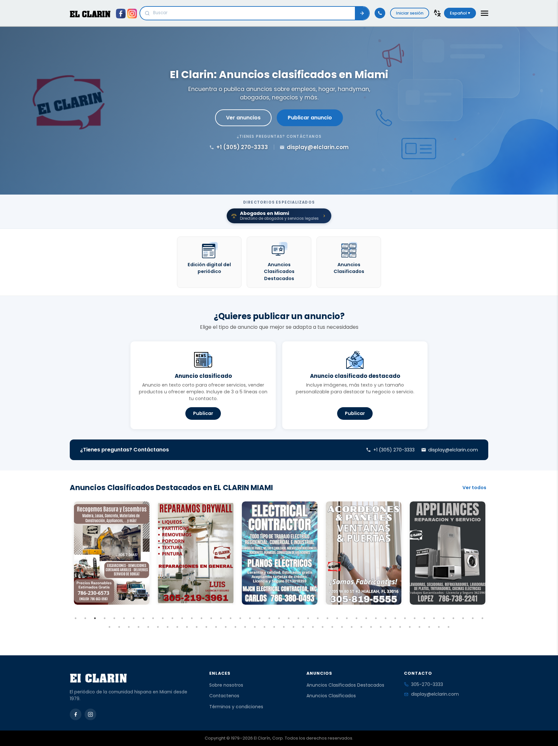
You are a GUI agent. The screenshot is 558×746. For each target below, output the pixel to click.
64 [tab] (303, 627)
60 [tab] (264, 627)
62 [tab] (284, 627)
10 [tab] (163, 618)
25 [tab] (308, 618)
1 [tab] (75, 618)
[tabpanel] (111, 553)
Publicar (203, 413)
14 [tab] (201, 618)
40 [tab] (453, 618)
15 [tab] (211, 618)
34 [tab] (395, 618)
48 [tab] (148, 627)
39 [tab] (443, 618)
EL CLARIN (90, 14)
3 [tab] (95, 618)
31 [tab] (366, 618)
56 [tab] (225, 627)
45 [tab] (119, 627)
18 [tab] (240, 618)
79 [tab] (448, 627)
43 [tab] (482, 618)
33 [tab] (385, 618)
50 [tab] (167, 627)
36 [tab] (414, 618)
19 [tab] (250, 618)
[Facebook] (75, 714)
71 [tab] (371, 627)
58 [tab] (245, 627)
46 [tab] (129, 627)
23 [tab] (288, 618)
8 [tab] (143, 618)
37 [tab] (424, 618)
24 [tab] (298, 618)
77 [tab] (429, 627)
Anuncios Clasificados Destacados (345, 685)
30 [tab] (356, 618)
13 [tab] (192, 618)
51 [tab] (177, 627)
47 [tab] (138, 627)
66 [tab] (322, 627)
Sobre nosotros (226, 685)
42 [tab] (473, 618)
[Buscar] (362, 13)
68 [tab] (342, 627)
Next (493, 565)
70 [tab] (361, 627)
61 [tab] (274, 627)
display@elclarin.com (435, 694)
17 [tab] (230, 618)
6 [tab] (124, 618)
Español (459, 13)
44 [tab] (109, 627)
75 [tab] (410, 627)
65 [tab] (313, 627)
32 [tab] (376, 618)
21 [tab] (269, 618)
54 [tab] (206, 627)
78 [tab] (439, 627)
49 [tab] (158, 627)
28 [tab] (337, 618)
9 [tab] (153, 618)
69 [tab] (351, 627)
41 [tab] (463, 618)
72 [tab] (380, 627)
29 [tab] (347, 618)
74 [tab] (400, 627)
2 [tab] (85, 618)
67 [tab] (332, 627)
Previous (65, 565)
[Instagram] (90, 714)
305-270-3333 (427, 684)
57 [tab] (235, 627)
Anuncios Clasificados (331, 695)
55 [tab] (216, 627)
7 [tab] (133, 618)
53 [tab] (196, 627)
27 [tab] (327, 618)
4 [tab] (104, 618)
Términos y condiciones (236, 706)
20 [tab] (259, 618)
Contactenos (224, 695)
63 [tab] (293, 627)
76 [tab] (419, 627)
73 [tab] (390, 627)
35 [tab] (405, 618)
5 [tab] (114, 618)
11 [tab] (172, 618)
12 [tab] (182, 618)
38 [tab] (434, 618)
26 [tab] (318, 618)
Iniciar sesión (409, 13)
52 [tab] (187, 627)
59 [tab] (255, 627)
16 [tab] (221, 618)
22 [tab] (279, 618)
